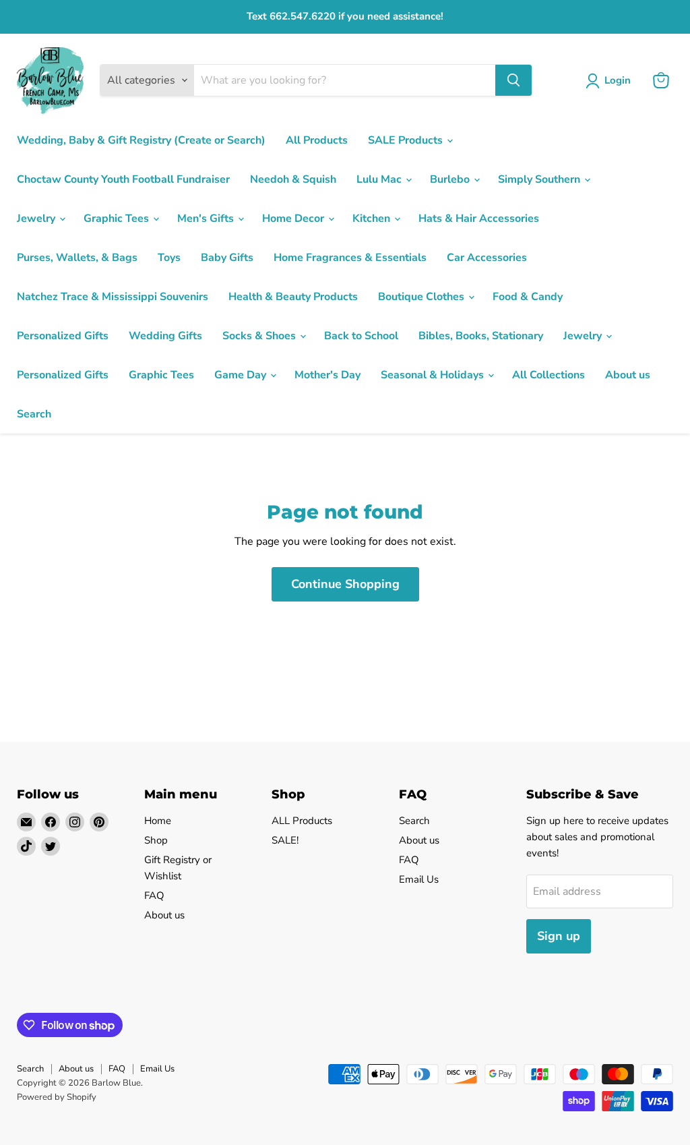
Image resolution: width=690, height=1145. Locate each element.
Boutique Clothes (422, 296)
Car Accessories (487, 257)
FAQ (154, 895)
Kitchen (372, 218)
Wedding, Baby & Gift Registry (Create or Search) (141, 140)
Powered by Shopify (56, 1097)
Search (34, 414)
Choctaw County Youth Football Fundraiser (123, 179)
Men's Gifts (207, 218)
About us (627, 375)
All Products (317, 140)
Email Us (419, 879)
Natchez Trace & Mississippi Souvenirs (112, 296)
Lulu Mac (380, 179)
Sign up (558, 936)
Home (157, 820)
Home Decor (294, 218)
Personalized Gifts (62, 335)
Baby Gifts (227, 257)
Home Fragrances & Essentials (350, 257)
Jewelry (37, 218)
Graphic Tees (118, 218)
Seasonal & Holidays (434, 375)
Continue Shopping (345, 584)
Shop (156, 840)
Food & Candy (528, 296)
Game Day (241, 375)
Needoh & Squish (293, 179)
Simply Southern (540, 179)
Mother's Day (327, 375)
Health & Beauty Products (293, 296)
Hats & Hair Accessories (478, 218)
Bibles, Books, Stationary (480, 335)
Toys (169, 257)
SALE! (285, 840)
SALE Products (406, 140)
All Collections (548, 375)
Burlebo (451, 179)
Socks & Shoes (260, 335)
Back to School (361, 335)
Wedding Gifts (165, 335)
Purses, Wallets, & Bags (77, 257)
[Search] (513, 80)
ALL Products (302, 820)
